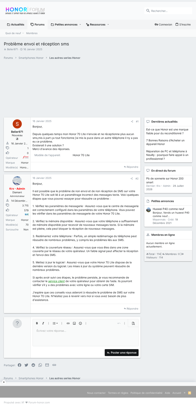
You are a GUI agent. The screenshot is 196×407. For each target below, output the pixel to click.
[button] (80, 24)
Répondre (132, 166)
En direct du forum (163, 170)
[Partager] (132, 121)
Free (26, 158)
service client (56, 281)
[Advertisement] (98, 394)
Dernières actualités (164, 121)
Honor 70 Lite (28, 167)
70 (27, 224)
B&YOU (27, 215)
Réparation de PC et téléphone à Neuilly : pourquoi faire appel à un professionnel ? (167, 155)
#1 (137, 121)
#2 (137, 178)
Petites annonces (162, 201)
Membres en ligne (163, 234)
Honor (25, 162)
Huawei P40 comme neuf (168, 208)
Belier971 (12, 49)
